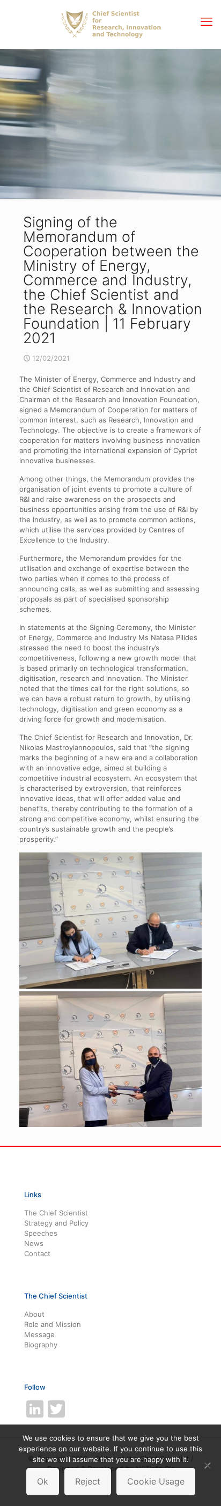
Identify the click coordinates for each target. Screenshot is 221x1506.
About (34, 1314)
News (33, 1243)
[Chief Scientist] (110, 24)
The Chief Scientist (56, 1212)
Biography (40, 1344)
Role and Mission (52, 1324)
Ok (42, 1481)
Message (39, 1334)
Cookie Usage (156, 1481)
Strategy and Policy (56, 1223)
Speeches (40, 1233)
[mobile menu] (206, 21)
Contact (37, 1253)
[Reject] (207, 1465)
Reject (87, 1481)
